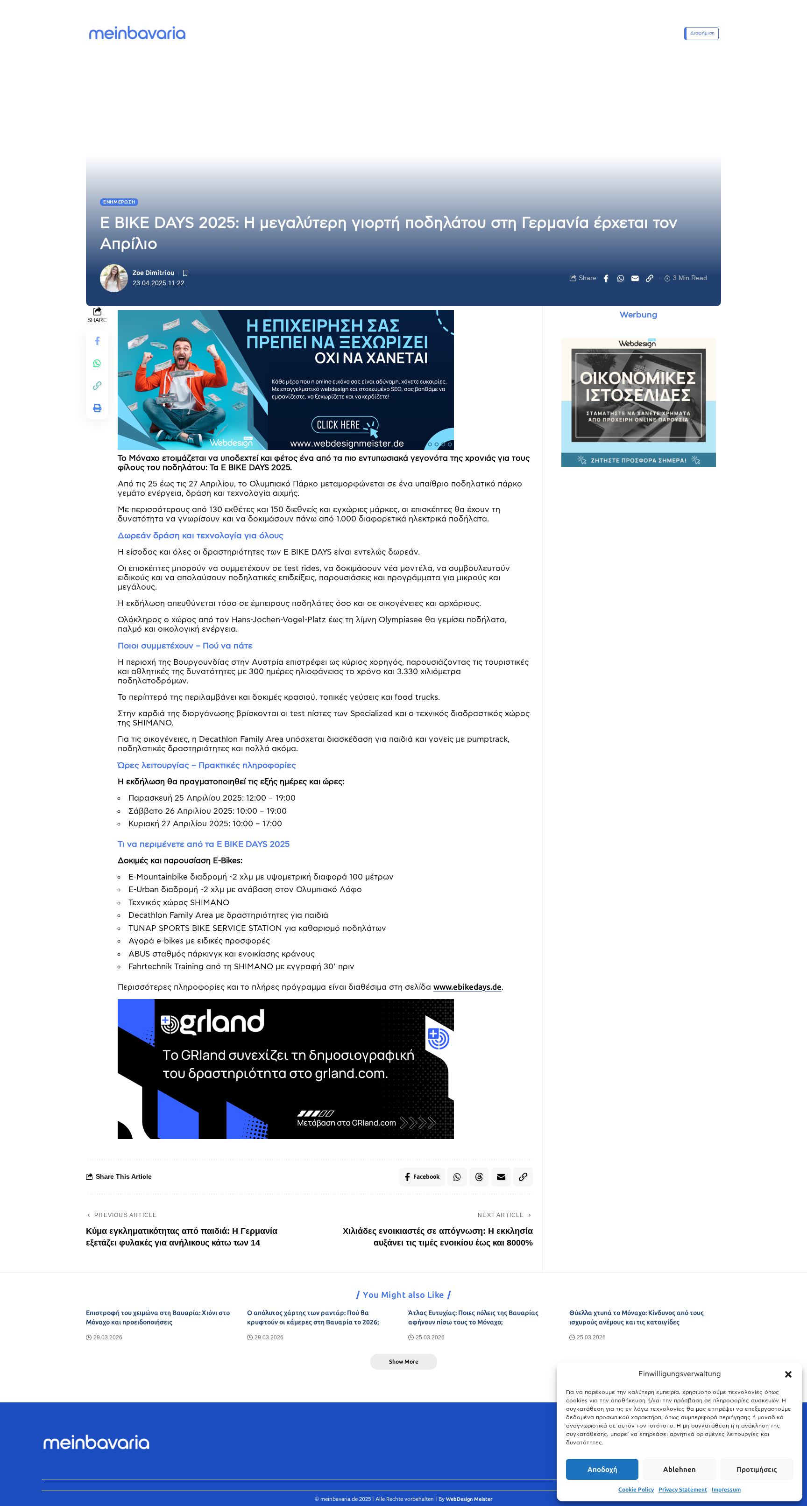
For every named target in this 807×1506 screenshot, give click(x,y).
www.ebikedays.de (467, 987)
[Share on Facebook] (606, 278)
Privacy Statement (682, 1489)
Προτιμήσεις (756, 1469)
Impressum (726, 1489)
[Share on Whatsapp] (620, 278)
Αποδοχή (602, 1469)
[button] (788, 1374)
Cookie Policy (636, 1489)
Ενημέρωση (119, 202)
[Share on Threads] (479, 1177)
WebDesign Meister (469, 1499)
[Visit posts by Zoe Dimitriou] (114, 278)
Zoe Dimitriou (153, 273)
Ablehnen (679, 1469)
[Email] (635, 278)
